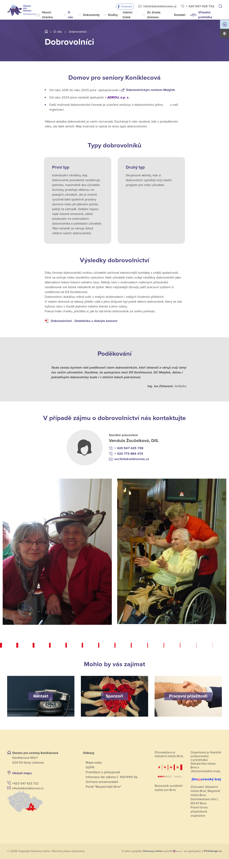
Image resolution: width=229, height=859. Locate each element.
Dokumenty (91, 15)
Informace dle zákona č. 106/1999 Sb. (112, 777)
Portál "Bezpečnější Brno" (103, 787)
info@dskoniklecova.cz (160, 6)
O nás (70, 14)
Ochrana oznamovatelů (102, 782)
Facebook (126, 6)
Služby (113, 15)
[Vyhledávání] (220, 6)
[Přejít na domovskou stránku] (21, 10)
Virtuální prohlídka (205, 14)
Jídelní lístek (127, 14)
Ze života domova (153, 14)
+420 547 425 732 (25, 783)
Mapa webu (94, 762)
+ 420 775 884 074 (128, 454)
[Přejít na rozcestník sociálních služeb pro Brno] (170, 770)
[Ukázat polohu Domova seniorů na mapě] (40, 801)
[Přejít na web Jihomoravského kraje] (206, 778)
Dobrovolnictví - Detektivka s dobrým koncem (84, 321)
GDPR (90, 767)
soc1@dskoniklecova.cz (131, 459)
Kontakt (179, 15)
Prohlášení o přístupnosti (103, 772)
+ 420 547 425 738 (128, 448)
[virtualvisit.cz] (177, 851)
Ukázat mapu (22, 773)
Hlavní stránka (47, 14)
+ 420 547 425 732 (200, 6)
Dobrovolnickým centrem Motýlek (150, 90)
